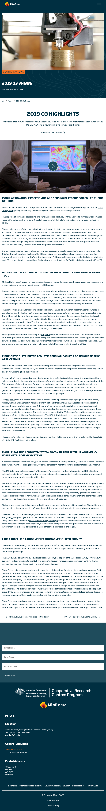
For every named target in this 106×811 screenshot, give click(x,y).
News (10, 101)
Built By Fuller (53, 800)
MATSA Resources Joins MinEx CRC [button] (80, 617)
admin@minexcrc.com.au (17, 752)
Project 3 (45, 335)
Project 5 (10, 400)
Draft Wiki (93, 786)
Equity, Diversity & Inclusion (57, 786)
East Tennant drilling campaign (43, 521)
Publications (78, 786)
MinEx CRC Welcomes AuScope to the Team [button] (29, 617)
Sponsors (12, 786)
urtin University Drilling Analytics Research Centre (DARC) (29, 730)
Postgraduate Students (31, 786)
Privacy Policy (53, 806)
